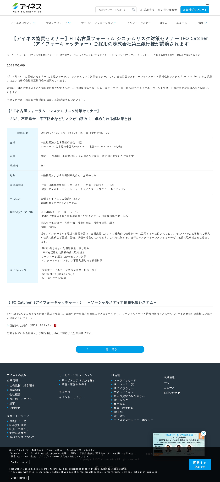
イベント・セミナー (139, 22)
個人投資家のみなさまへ (129, 396)
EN (207, 4)
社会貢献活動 (17, 425)
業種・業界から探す (74, 384)
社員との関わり (19, 429)
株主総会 (119, 404)
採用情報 (149, 9)
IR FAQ (119, 412)
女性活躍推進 (17, 433)
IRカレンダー (122, 400)
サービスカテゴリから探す (79, 380)
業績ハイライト (124, 392)
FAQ (166, 382)
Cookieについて (19, 462)
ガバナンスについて (22, 437)
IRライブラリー (124, 388)
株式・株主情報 (124, 408)
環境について (17, 421)
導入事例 (64, 392)
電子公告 (119, 415)
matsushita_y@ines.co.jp (58, 274)
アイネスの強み (17, 375)
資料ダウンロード (196, 9)
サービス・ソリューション (76, 375)
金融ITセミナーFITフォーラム (59, 202)
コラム (164, 22)
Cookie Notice (19, 478)
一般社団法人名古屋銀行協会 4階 (61, 142)
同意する (200, 464)
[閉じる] (203, 433)
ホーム (10, 55)
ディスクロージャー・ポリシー (133, 419)
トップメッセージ (125, 380)
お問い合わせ (169, 9)
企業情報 (12, 380)
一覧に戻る (110, 349)
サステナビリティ (18, 416)
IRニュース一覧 (124, 384)
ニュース (181, 22)
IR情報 (115, 375)
